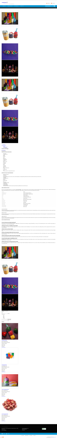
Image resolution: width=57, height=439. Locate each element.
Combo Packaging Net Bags (5, 389)
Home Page (22, 435)
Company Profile (26, 435)
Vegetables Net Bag (4, 340)
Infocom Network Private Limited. (53, 437)
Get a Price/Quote (3, 150)
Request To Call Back (4, 145)
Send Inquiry (4, 144)
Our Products (30, 435)
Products (4, 146)
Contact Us (34, 435)
